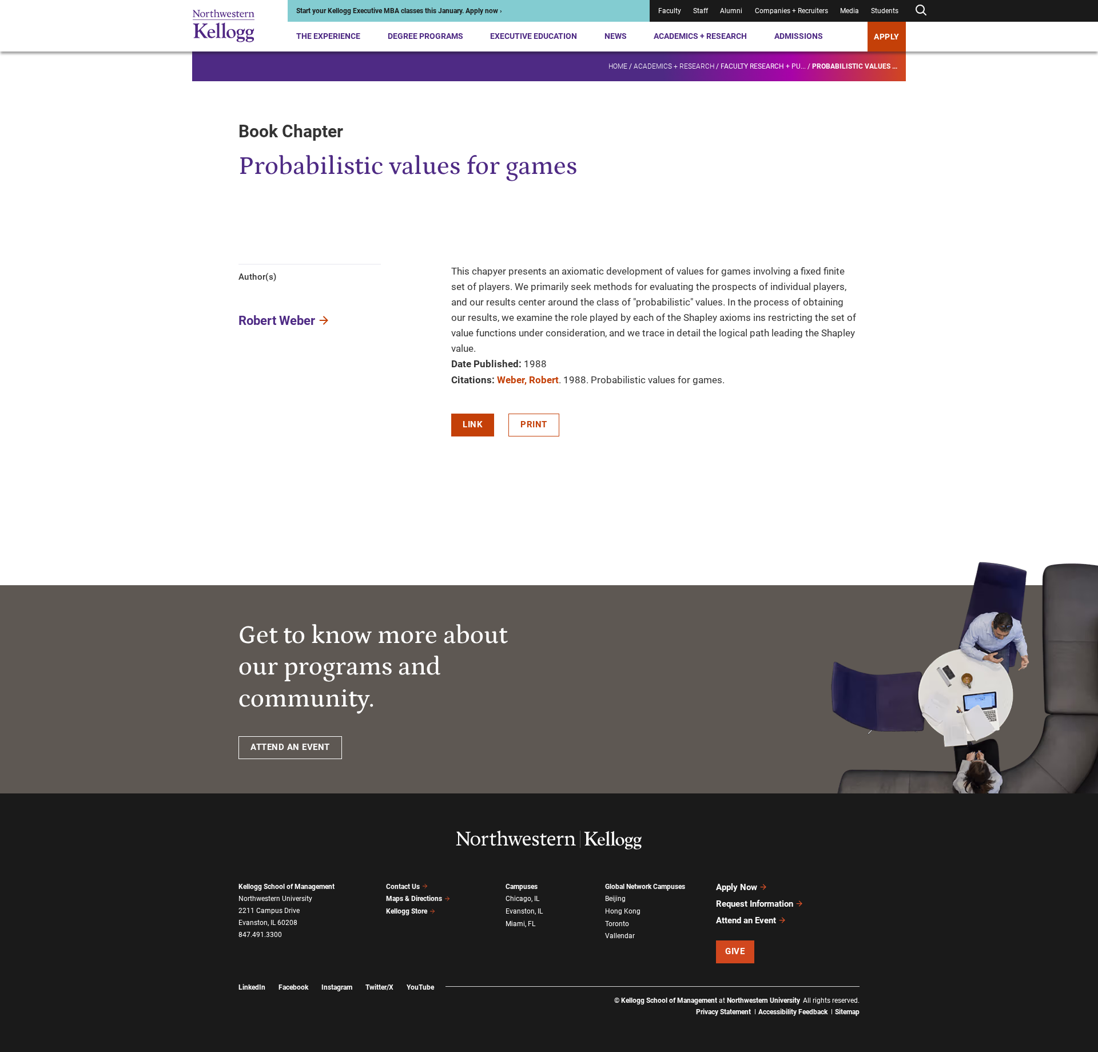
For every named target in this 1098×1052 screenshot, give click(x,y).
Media (849, 11)
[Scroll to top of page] (874, 992)
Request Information (754, 904)
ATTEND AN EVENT (290, 747)
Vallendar (620, 936)
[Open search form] (920, 10)
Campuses (522, 887)
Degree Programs (425, 36)
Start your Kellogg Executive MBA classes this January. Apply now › (399, 11)
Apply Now (736, 887)
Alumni (731, 11)
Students (884, 11)
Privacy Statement (723, 1012)
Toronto (617, 924)
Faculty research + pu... (763, 66)
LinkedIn (251, 987)
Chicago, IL (522, 899)
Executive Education (533, 36)
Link (473, 424)
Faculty (669, 11)
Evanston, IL (524, 911)
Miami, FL (520, 924)
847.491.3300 (260, 935)
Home (617, 66)
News (615, 36)
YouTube (420, 987)
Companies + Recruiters (791, 11)
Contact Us (403, 887)
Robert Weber (276, 320)
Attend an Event (746, 920)
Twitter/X (379, 987)
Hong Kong (622, 911)
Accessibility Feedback (793, 1012)
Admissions (798, 36)
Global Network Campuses (645, 887)
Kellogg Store (406, 911)
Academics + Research (700, 36)
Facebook (293, 987)
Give (735, 951)
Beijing (615, 899)
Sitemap (847, 1012)
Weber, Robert (528, 380)
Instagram (336, 987)
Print (533, 424)
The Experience (328, 36)
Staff (700, 11)
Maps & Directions (414, 899)
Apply (887, 36)
